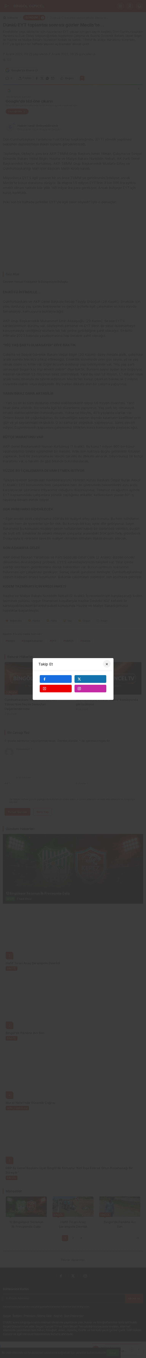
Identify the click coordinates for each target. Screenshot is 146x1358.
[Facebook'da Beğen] (56, 679)
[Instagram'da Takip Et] (90, 688)
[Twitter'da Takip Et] (90, 679)
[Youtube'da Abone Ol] (56, 688)
